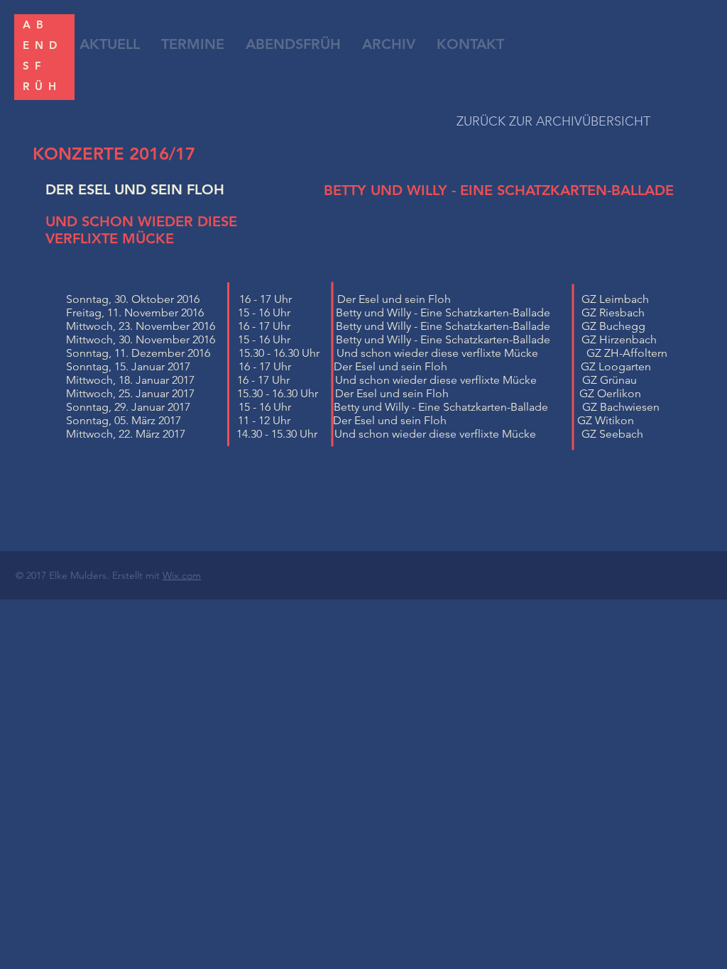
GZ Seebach (612, 434)
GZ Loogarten (616, 366)
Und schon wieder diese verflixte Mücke (437, 353)
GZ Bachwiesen (621, 407)
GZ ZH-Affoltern (626, 353)
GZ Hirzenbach (619, 339)
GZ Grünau (609, 380)
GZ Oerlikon (610, 393)
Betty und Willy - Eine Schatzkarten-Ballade (420, 312)
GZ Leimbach (615, 299)
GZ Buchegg (613, 326)
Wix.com (182, 575)
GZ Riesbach (613, 312)
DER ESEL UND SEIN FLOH (134, 189)
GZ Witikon (605, 420)
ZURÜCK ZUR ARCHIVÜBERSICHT (553, 121)
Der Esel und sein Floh (394, 299)
